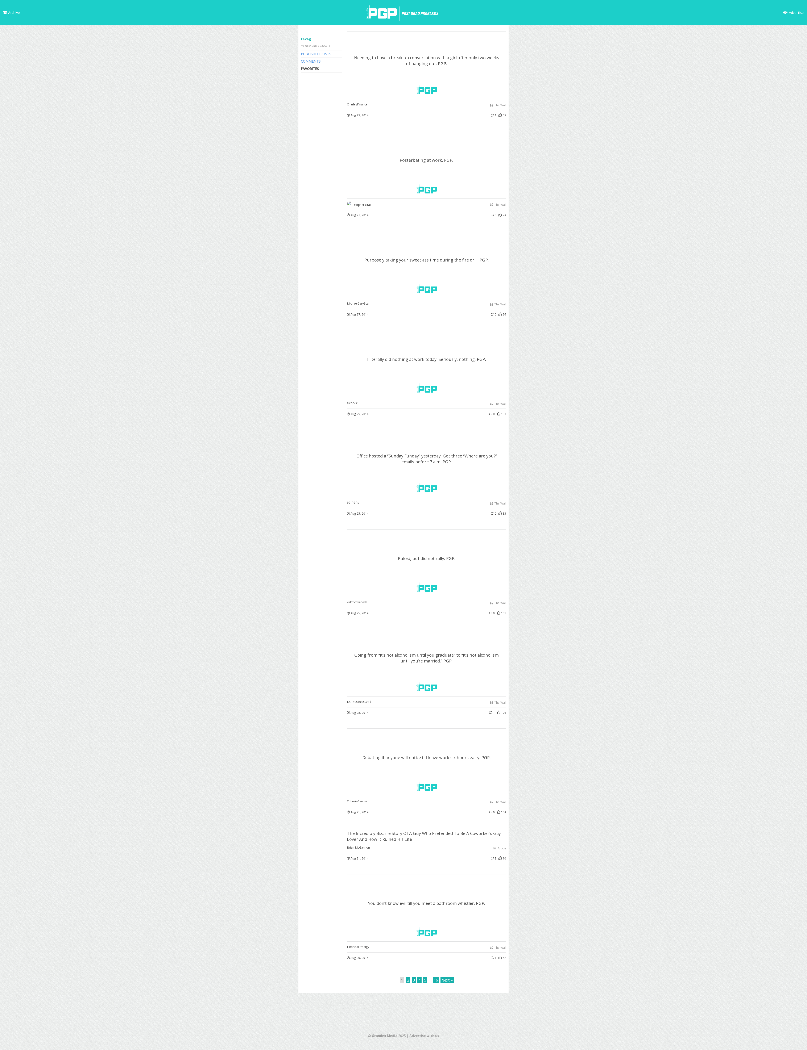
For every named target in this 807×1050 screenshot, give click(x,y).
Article (501, 848)
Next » (447, 980)
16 (436, 980)
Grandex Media (384, 1035)
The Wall (499, 105)
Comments (311, 61)
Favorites (310, 68)
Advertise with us (424, 1035)
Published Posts (316, 54)
